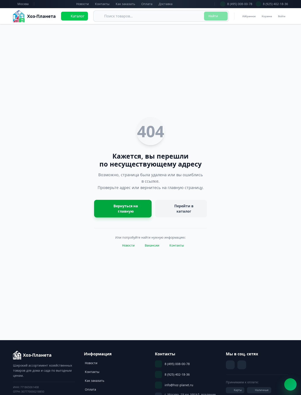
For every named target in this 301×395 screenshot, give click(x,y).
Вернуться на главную (125, 209)
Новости (82, 4)
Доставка (166, 4)
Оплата (146, 4)
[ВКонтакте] (230, 364)
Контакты (102, 4)
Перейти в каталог (183, 209)
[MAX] (241, 364)
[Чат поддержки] (290, 384)
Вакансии (152, 245)
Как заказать (125, 4)
